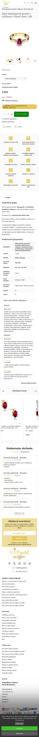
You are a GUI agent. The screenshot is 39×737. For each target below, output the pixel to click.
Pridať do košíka (21, 114)
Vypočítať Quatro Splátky (10, 87)
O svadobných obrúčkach (10, 589)
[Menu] (36, 3)
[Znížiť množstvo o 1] (4, 114)
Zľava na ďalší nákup (8, 626)
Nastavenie (19, 723)
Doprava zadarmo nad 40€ (10, 628)
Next (35, 391)
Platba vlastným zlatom (9, 670)
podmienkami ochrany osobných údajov (19, 544)
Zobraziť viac (19, 513)
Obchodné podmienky (9, 657)
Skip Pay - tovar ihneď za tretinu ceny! (14, 581)
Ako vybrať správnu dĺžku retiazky (13, 605)
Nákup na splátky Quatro (10, 665)
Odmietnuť (19, 733)
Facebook (9, 563)
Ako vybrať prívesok (8, 584)
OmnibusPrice (12, 107)
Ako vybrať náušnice (8, 586)
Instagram (19, 563)
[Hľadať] (28, 2)
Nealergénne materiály (9, 620)
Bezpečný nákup (7, 667)
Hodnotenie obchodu (20, 448)
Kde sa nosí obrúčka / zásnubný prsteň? (14, 595)
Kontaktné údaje (7, 673)
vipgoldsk (14, 563)
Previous (4, 391)
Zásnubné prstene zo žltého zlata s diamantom (24, 247)
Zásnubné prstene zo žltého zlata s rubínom (22, 245)
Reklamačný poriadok (9, 662)
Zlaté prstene (19, 243)
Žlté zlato (18, 262)
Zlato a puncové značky (9, 617)
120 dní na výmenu (8, 631)
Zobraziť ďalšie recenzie (28, 383)
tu (22, 720)
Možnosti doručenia (11, 100)
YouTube (24, 563)
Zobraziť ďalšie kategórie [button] (23, 250)
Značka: (6, 83)
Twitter (4, 697)
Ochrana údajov (7, 659)
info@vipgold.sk (21, 568)
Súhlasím (19, 728)
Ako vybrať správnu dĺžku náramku (13, 603)
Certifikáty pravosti (8, 615)
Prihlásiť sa (19, 538)
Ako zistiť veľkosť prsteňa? (10, 600)
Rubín (17, 257)
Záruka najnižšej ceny (9, 623)
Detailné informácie (8, 122)
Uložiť (7, 133)
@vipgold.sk (29, 563)
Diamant (22, 257)
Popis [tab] (8, 197)
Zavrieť (32, 131)
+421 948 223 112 (21, 571)
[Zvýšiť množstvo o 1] (11, 114)
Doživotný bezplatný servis (10, 634)
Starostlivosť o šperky (8, 597)
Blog (3, 639)
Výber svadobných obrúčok (10, 592)
